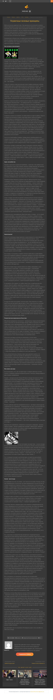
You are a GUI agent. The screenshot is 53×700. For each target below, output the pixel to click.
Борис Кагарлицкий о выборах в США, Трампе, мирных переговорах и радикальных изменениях (40, 682)
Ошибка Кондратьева (9, 663)
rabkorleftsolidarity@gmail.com (37, 691)
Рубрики (13, 17)
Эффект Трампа (9, 679)
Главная (8, 17)
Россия (29, 638)
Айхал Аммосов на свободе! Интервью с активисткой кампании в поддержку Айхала (25, 682)
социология (34, 638)
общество (26, 638)
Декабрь (26, 17)
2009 (22, 17)
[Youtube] (3, 1)
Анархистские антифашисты (38, 663)
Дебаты (18, 17)
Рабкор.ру (6, 650)
